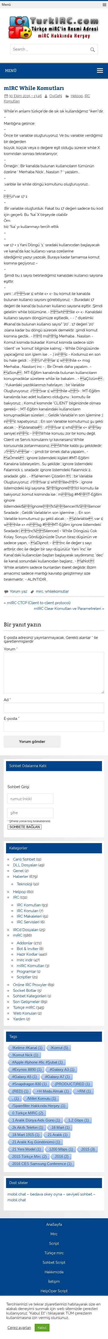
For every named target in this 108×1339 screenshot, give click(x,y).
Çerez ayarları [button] (19, 1328)
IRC (16, 897)
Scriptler (24, 977)
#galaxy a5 (24, 1077)
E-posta (11, 719)
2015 (88, 1149)
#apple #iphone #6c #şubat (37, 1062)
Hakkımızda (54, 1272)
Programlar (26, 971)
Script (54, 1244)
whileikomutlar (57, 591)
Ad (7, 700)
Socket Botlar (24, 990)
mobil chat (17, 1194)
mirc (39, 591)
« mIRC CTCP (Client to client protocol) (37, 603)
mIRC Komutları (30, 966)
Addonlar (25, 943)
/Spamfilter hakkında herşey (38, 1106)
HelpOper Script (54, 1291)
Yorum (11, 649)
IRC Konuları (27, 911)
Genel (18, 871)
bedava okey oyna (46, 1194)
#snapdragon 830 (29, 1084)
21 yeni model (26, 1149)
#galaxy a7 (57, 1077)
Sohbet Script (54, 1263)
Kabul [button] (42, 1328)
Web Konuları (25, 1013)
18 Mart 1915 (25, 1135)
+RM (84, 1091)
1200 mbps (61, 1149)
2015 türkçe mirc (29, 1156)
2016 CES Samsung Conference (42, 1164)
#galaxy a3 (62, 1069)
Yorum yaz (18, 591)
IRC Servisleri (28, 922)
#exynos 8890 (26, 1069)
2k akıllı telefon (27, 1127)
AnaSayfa (54, 1225)
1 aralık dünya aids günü (36, 1120)
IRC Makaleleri (29, 916)
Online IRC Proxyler (30, 985)
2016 (62, 1156)
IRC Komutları (29, 905)
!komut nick (25, 1055)
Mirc (54, 1234)
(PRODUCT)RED (72, 1084)
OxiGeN (55, 96)
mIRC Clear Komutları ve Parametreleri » (69, 608)
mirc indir (25, 960)
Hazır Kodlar (27, 954)
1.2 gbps (78, 1120)
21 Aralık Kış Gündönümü (36, 1142)
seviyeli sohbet (79, 1194)
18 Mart (60, 1127)
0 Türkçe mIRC (27, 1113)
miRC (17, 935)
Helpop (77, 96)
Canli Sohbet (24, 859)
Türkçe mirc (54, 1253)
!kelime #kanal (27, 1048)
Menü (6, 4)
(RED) (20, 1091)
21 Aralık (58, 1135)
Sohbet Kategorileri (29, 996)
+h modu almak (53, 1091)
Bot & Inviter (27, 949)
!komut (59, 1048)
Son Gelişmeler (26, 1002)
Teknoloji (24, 884)
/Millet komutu (41, 1098)
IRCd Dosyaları (25, 930)
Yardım (19, 1019)
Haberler (20, 876)
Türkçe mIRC (24, 1007)
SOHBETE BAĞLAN (25, 827)
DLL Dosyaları (25, 865)
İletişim (54, 1282)
